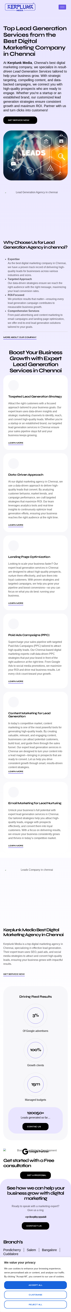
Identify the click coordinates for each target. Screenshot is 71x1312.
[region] (35, 1284)
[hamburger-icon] (62, 7)
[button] (20, 120)
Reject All (35, 1304)
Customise (35, 1295)
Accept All (35, 1285)
